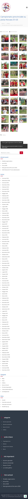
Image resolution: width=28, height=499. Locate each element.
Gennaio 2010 (5, 335)
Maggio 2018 (5, 208)
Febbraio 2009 (5, 352)
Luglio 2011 (4, 311)
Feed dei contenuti (6, 402)
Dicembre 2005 (5, 370)
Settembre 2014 (6, 256)
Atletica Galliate (13, 495)
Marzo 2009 (5, 350)
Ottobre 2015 (5, 243)
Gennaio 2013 (5, 280)
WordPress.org (5, 406)
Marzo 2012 (4, 296)
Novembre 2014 (6, 252)
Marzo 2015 (4, 245)
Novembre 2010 (6, 328)
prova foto (4, 163)
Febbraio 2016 (5, 237)
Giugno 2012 (5, 289)
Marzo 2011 (4, 320)
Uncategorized (5, 391)
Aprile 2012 (4, 293)
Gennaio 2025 (5, 178)
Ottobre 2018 (5, 204)
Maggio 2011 (5, 315)
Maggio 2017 (5, 221)
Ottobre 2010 (5, 330)
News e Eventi (5, 385)
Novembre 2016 (5, 232)
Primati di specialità (6, 387)
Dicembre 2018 (5, 200)
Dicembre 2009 (6, 337)
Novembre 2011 (5, 304)
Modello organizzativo (7, 161)
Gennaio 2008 (5, 367)
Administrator (13, 31)
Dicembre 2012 (5, 282)
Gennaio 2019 (5, 197)
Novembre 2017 (5, 219)
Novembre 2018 (6, 202)
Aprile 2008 (5, 363)
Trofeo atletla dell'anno (7, 389)
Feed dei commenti (6, 404)
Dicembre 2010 (5, 326)
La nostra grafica (7, 467)
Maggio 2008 (5, 361)
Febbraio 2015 (5, 248)
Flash (6, 496)
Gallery (8, 23)
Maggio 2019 (5, 193)
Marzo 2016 (4, 235)
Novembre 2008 (6, 357)
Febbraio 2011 (5, 322)
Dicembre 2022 (5, 184)
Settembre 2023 (6, 180)
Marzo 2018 (4, 211)
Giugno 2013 (5, 274)
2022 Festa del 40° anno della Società (11, 169)
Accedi (3, 400)
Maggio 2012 (5, 291)
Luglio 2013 (4, 272)
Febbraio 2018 (5, 213)
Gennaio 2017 (5, 228)
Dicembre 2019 (5, 191)
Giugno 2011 (5, 313)
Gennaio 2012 (5, 300)
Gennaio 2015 (5, 250)
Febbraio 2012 (5, 298)
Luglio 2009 (5, 343)
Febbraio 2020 (5, 187)
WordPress (23, 496)
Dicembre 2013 (5, 263)
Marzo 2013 (4, 278)
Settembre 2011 (5, 309)
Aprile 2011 (4, 317)
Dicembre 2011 (5, 302)
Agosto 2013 (5, 269)
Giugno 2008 (5, 359)
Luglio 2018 (4, 206)
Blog (3, 378)
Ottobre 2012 (5, 287)
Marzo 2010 (4, 333)
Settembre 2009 (6, 339)
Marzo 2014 (4, 258)
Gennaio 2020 (5, 189)
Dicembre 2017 (5, 217)
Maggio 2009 (5, 348)
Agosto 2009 (5, 341)
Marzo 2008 (5, 365)
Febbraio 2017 (5, 226)
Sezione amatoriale (8, 463)
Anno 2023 (4, 165)
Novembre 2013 (5, 265)
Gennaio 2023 (5, 182)
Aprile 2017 (4, 224)
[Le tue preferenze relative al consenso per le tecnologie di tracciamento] (25, 496)
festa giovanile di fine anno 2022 (9, 167)
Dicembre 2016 (5, 230)
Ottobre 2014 (5, 254)
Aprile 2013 (4, 276)
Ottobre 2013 (5, 267)
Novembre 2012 (5, 285)
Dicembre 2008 (6, 354)
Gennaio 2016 (5, 239)
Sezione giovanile (7, 460)
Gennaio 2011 (5, 324)
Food (3, 380)
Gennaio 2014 (5, 261)
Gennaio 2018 (5, 215)
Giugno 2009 (5, 346)
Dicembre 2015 (5, 241)
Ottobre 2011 (5, 306)
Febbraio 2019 (5, 195)
